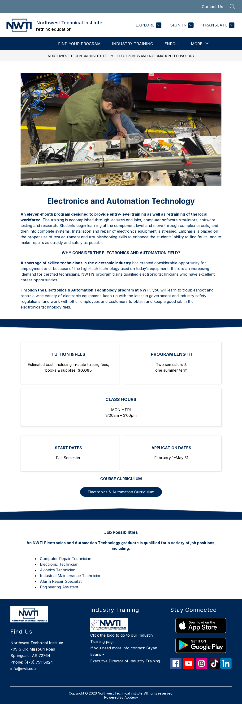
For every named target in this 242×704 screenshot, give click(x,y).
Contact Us (212, 6)
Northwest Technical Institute (77, 56)
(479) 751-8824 (38, 662)
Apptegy (131, 697)
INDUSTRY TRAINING (132, 43)
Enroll (172, 43)
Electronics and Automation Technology (155, 56)
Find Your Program (79, 43)
